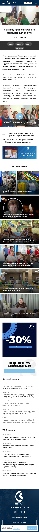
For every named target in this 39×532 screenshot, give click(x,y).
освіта (29, 44)
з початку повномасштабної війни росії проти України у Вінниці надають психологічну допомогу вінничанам (19, 87)
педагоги (20, 48)
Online (28, 3)
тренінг (10, 44)
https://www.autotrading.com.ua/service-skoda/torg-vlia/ (19, 340)
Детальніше (19, 386)
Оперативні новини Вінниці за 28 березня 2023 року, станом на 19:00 (21, 134)
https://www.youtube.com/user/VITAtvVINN (19, 152)
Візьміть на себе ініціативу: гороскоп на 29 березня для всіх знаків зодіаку (18, 141)
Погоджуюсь (32, 528)
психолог (20, 44)
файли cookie (16, 528)
